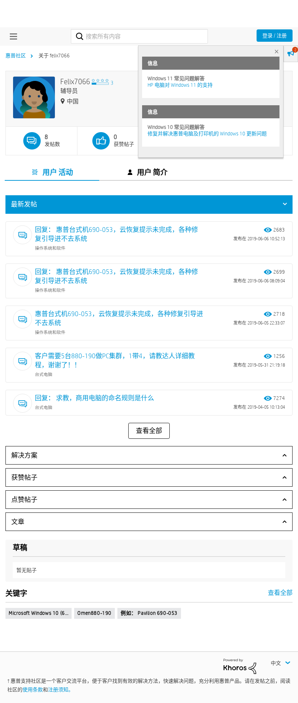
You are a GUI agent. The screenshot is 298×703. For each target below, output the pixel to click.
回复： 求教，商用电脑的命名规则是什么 (94, 398)
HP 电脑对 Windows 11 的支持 (180, 85)
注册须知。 (60, 689)
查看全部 (149, 431)
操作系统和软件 (50, 248)
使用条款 (33, 689)
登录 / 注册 (274, 35)
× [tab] (276, 51)
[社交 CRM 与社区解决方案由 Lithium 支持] (240, 665)
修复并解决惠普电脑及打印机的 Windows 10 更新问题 (207, 133)
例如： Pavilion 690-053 (149, 613)
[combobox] (139, 36)
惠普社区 (15, 55)
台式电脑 (43, 374)
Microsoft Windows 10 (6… (38, 613)
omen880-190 (94, 613)
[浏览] (11, 36)
